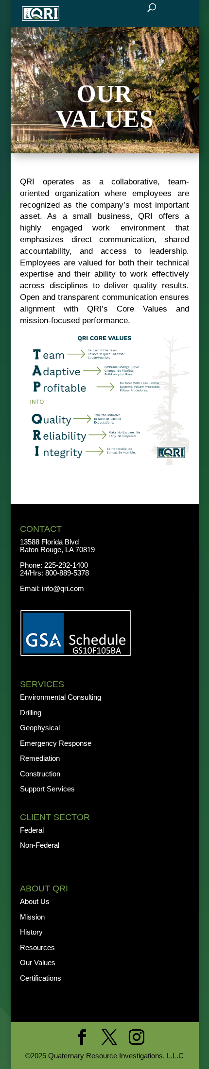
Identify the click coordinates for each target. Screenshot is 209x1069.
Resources (37, 947)
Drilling (30, 712)
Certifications (40, 978)
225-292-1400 (67, 565)
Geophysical (40, 728)
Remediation (40, 758)
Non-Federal (39, 845)
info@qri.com (63, 588)
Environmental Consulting (60, 697)
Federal (32, 830)
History (31, 932)
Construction (40, 774)
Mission (32, 917)
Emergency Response (55, 743)
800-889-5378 (67, 573)
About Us (35, 901)
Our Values (37, 962)
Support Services (47, 789)
